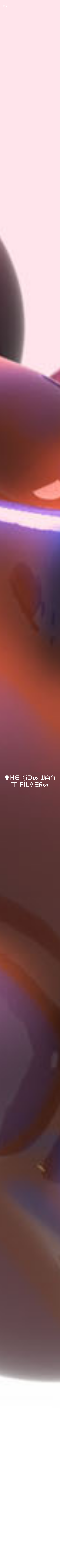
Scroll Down (30, 1555)
